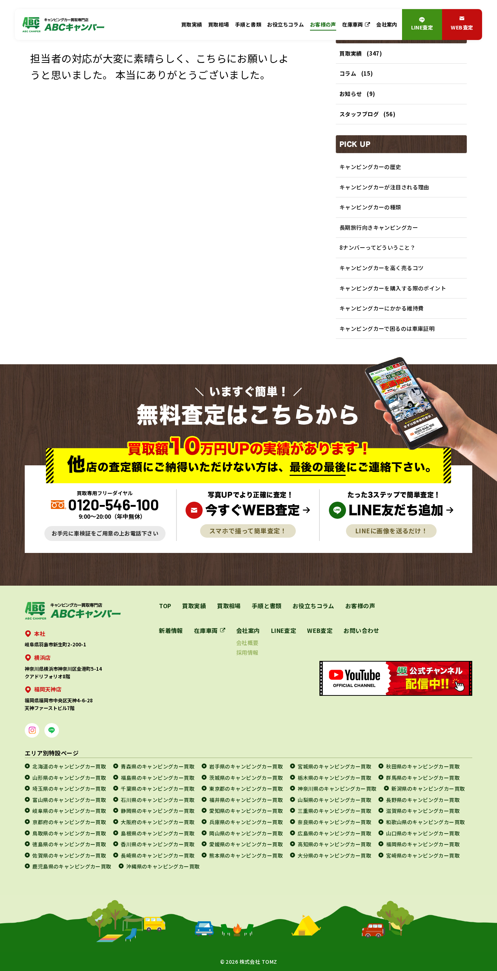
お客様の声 (323, 24)
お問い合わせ (361, 630)
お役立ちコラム (285, 24)
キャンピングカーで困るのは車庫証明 (386, 328)
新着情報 (171, 630)
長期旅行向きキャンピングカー (378, 227)
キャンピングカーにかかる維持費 (381, 308)
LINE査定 (422, 27)
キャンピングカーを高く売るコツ (381, 268)
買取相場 (218, 24)
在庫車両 (352, 24)
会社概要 (247, 642)
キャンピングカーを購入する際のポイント (392, 288)
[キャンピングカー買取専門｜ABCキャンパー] (63, 24)
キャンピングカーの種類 (370, 207)
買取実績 (191, 24)
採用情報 (247, 652)
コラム (347, 73)
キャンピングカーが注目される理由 (384, 187)
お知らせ (350, 93)
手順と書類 (248, 24)
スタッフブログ (359, 114)
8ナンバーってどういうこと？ (377, 247)
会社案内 (386, 24)
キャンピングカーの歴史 (370, 166)
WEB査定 (462, 27)
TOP (165, 605)
